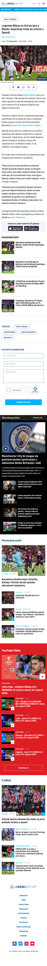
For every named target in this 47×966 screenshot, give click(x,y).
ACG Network (23, 913)
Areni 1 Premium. (17, 217)
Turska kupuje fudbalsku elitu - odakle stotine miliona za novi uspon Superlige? (30, 484)
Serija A (19, 863)
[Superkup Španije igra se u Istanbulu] (8, 597)
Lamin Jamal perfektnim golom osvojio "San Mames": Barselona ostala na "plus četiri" (30, 614)
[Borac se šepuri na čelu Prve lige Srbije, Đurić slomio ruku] (8, 834)
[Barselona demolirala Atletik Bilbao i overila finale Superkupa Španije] (8, 248)
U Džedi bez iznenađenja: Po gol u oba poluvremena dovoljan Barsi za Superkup (30, 283)
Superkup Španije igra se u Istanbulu (28, 596)
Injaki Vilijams (29, 95)
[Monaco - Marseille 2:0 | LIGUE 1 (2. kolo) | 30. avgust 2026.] (8, 737)
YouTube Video (11, 650)
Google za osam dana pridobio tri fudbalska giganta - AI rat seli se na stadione (30, 525)
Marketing (23, 931)
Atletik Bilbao (9, 332)
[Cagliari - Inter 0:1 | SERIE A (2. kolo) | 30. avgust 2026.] (8, 754)
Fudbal (6, 780)
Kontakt (23, 936)
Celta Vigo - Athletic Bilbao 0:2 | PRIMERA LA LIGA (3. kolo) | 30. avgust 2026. (22, 690)
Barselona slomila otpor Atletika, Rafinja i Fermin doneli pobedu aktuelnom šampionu (20, 582)
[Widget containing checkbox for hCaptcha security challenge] (22, 390)
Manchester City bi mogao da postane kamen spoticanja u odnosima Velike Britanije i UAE (21, 459)
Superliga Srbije (23, 846)
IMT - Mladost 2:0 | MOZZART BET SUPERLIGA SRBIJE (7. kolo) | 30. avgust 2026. (30, 704)
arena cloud (24, 904)
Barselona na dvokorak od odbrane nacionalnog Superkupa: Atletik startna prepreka (30, 264)
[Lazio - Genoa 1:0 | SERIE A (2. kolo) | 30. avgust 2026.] (8, 720)
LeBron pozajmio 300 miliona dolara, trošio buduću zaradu (30, 496)
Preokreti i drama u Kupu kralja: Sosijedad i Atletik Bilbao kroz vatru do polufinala (30, 631)
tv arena (13, 951)
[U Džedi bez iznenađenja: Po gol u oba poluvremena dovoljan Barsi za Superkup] (8, 286)
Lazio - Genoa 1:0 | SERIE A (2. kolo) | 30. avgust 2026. (28, 719)
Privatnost (23, 922)
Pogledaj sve (37, 418)
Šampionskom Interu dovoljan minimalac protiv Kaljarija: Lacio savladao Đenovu (30, 868)
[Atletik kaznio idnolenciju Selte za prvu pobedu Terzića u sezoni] (23, 800)
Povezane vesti (10, 237)
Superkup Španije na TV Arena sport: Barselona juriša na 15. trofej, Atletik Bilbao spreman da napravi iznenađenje (30, 303)
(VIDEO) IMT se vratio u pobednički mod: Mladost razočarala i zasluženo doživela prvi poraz (29, 852)
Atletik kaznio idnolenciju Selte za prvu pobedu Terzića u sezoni (23, 821)
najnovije (23, 895)
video (23, 900)
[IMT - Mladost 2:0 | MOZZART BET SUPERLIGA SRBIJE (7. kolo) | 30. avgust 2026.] (8, 704)
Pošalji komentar (24, 402)
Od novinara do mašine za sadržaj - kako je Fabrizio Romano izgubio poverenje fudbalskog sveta (28, 512)
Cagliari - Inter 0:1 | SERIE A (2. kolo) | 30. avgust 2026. (29, 753)
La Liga (5, 574)
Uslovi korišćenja (23, 927)
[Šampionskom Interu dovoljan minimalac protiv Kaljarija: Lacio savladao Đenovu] (8, 868)
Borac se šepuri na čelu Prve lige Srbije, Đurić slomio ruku (30, 833)
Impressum (23, 909)
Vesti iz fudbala (10, 19)
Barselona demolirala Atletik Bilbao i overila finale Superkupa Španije (30, 245)
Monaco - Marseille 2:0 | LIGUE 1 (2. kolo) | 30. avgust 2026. (30, 736)
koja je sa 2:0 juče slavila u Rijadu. (26, 125)
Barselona (8, 337)
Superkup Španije (28, 332)
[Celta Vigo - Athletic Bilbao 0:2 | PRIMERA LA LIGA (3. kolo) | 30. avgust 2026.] (23, 667)
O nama (23, 918)
